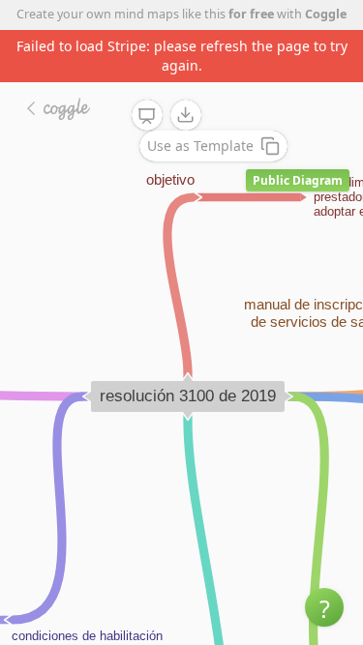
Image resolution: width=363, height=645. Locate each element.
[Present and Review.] (147, 116)
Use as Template (200, 145)
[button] (324, 607)
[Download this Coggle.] (185, 115)
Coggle (326, 14)
